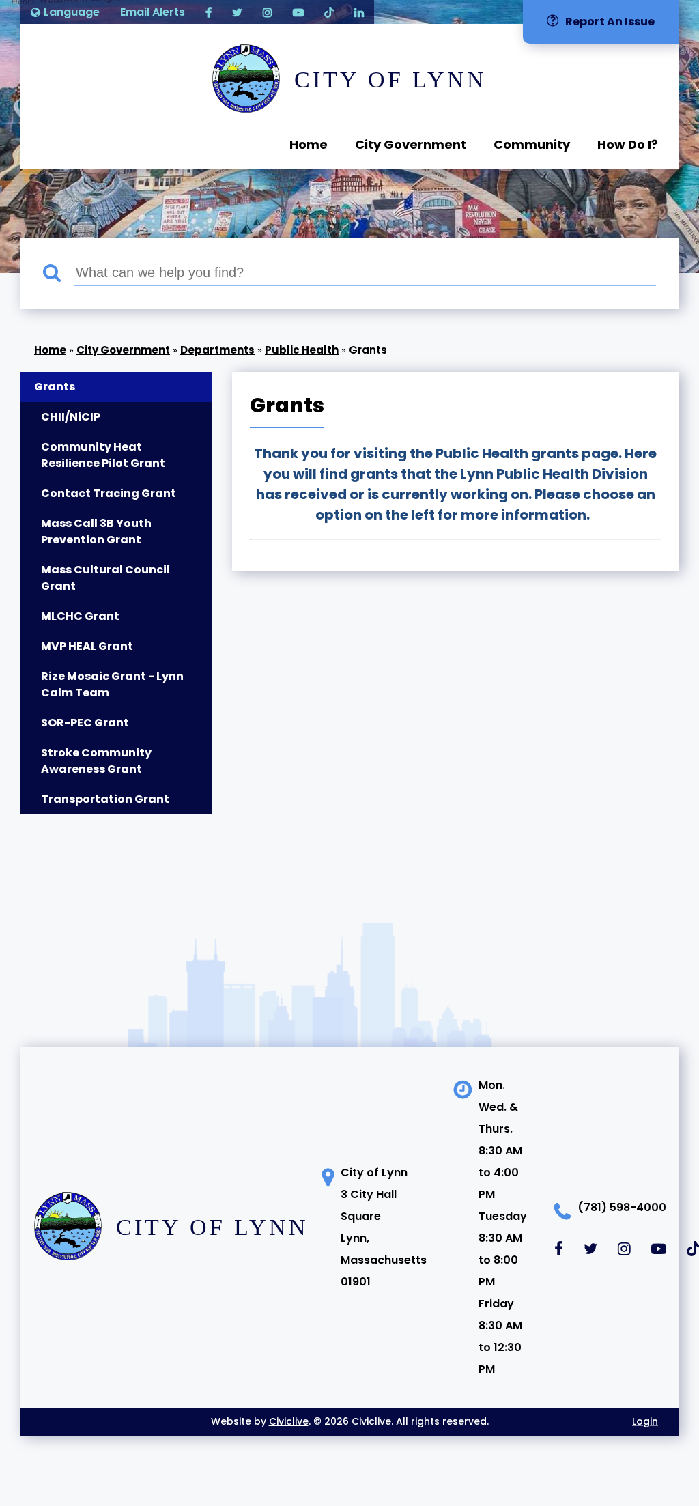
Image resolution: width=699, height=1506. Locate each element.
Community (532, 144)
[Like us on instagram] (268, 12)
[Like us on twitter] (237, 12)
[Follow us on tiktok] (329, 12)
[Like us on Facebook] (208, 12)
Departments (217, 350)
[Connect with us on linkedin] (359, 12)
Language (72, 12)
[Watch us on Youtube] (298, 12)
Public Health (302, 350)
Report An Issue (610, 21)
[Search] (58, 273)
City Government (410, 144)
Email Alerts (152, 12)
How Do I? (627, 144)
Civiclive (289, 1421)
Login (645, 1421)
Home (308, 144)
